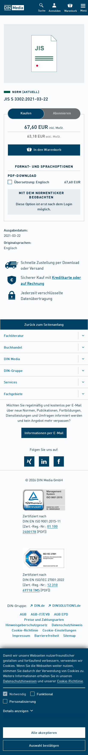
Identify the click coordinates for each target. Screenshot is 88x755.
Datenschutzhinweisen (20, 680)
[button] (54, 7)
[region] (44, 686)
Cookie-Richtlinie (70, 680)
